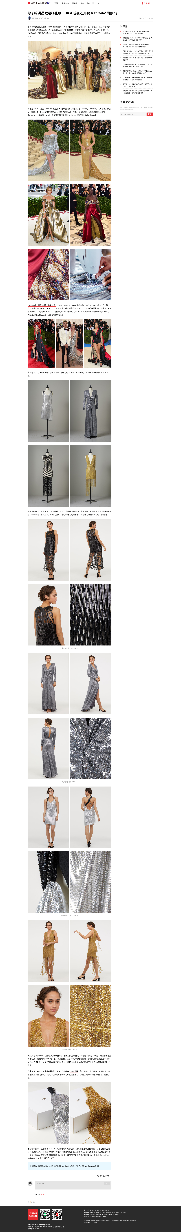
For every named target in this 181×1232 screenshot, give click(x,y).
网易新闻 (117, 1214)
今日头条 (95, 1214)
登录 (42, 1194)
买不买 (74, 3)
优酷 (113, 1212)
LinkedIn (103, 1216)
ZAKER (101, 1214)
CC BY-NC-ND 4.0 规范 (90, 1223)
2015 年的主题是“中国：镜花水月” (42, 305)
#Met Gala (150, 18)
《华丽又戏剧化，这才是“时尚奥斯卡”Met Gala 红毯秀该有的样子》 (59, 1166)
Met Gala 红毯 (51, 108)
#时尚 (144, 18)
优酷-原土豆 (118, 1212)
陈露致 (34, 18)
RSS (91, 1214)
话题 (56, 3)
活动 (82, 3)
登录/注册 (147, 3)
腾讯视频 (108, 1212)
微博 (102, 1210)
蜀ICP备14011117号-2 (34, 1229)
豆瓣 (106, 1210)
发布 (107, 1184)
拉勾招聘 (98, 1216)
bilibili (124, 1212)
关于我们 (30, 1227)
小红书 (99, 1210)
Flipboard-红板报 (109, 1214)
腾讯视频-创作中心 (99, 1212)
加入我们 (92, 1216)
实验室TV (65, 3)
